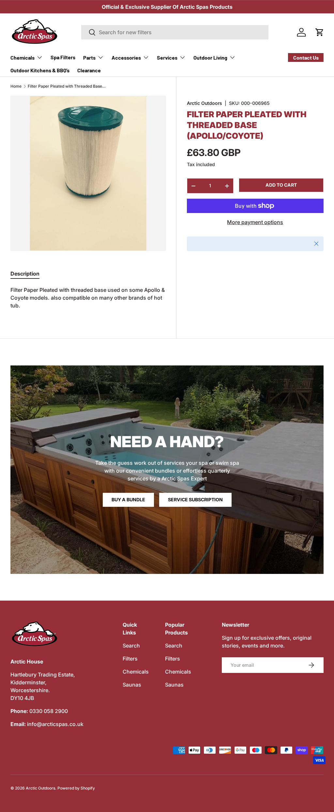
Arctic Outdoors (204, 103)
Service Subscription (195, 499)
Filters (130, 658)
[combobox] (174, 32)
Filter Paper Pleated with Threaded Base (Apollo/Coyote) (67, 86)
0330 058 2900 (48, 711)
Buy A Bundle (128, 499)
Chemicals (136, 671)
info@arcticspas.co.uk (55, 724)
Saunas (132, 684)
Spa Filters (63, 57)
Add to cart (281, 185)
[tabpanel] (88, 297)
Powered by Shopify (76, 788)
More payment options (255, 222)
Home (16, 86)
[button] (319, 32)
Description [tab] (24, 273)
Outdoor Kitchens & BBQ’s (39, 70)
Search (131, 645)
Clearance (89, 70)
